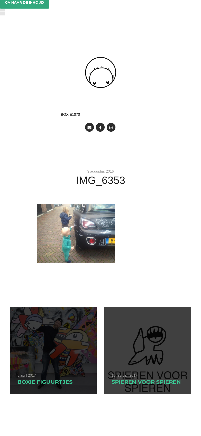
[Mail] (89, 127)
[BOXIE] (100, 72)
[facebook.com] (100, 127)
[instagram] (111, 127)
